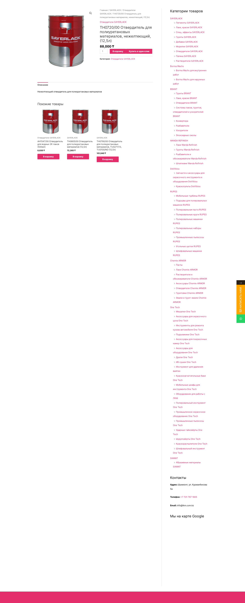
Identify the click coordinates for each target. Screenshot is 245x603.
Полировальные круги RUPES (191, 214)
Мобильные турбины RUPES (190, 195)
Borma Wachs (177, 66)
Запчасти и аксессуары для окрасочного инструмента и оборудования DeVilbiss (188, 177)
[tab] (42, 85)
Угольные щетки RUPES (188, 246)
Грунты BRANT (183, 93)
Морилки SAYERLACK (187, 46)
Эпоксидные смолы (186, 135)
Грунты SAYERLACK (186, 37)
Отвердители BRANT (187, 102)
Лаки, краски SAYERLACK (189, 27)
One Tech (175, 307)
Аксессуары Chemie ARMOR (190, 283)
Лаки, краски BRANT (186, 98)
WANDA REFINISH (179, 140)
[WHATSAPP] (240, 318)
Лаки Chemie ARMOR (187, 269)
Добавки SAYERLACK (187, 41)
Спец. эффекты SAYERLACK (190, 32)
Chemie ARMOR (178, 260)
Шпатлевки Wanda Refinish (189, 163)
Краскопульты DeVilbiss (188, 186)
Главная (104, 10)
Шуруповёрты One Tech (188, 439)
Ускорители (182, 130)
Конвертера (182, 121)
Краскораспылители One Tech (191, 443)
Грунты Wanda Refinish (187, 149)
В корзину (118, 51)
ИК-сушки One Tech (186, 362)
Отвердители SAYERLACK (113, 22)
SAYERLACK (115, 10)
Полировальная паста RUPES (191, 209)
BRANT (173, 89)
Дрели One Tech (184, 357)
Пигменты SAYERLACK (187, 22)
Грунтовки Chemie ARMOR (189, 293)
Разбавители (182, 125)
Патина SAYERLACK (186, 56)
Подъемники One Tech (187, 334)
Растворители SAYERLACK (189, 61)
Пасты (179, 265)
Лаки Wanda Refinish (186, 144)
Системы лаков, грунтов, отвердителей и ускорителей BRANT (188, 111)
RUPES (173, 191)
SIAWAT (174, 458)
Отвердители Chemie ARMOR (191, 288)
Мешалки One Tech (186, 311)
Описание (42, 84)
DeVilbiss (174, 168)
